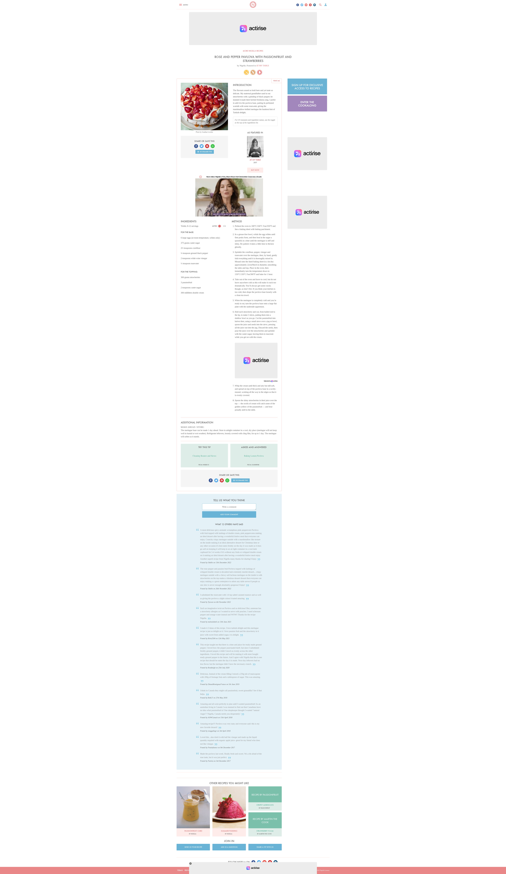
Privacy (188, 870)
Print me (276, 81)
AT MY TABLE (262, 66)
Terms (180, 870)
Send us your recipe (193, 847)
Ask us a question (229, 847)
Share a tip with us (265, 847)
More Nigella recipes (253, 51)
